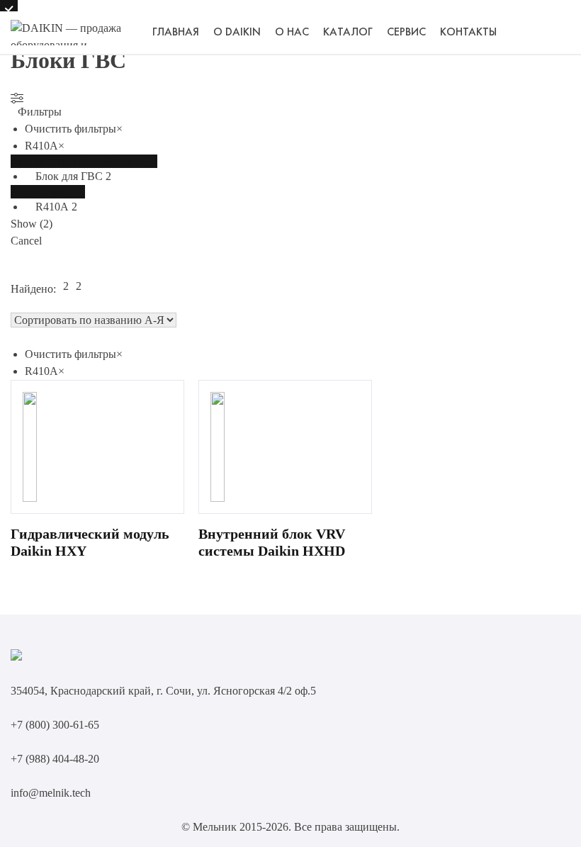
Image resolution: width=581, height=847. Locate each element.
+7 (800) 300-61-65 (55, 725)
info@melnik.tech (51, 793)
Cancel (26, 241)
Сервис (406, 32)
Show (31, 224)
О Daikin (237, 32)
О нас (292, 32)
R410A (52, 207)
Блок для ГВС (69, 176)
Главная (175, 32)
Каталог (348, 32)
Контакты (468, 32)
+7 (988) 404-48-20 (55, 759)
